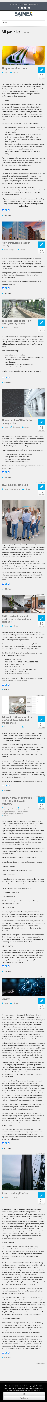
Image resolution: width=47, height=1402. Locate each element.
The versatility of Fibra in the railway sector (17, 421)
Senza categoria (9, 250)
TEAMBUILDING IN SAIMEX (15, 485)
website (4, 680)
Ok (24, 1394)
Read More (40, 221)
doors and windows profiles (17, 810)
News (6, 72)
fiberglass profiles (15, 812)
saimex (27, 32)
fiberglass (16, 427)
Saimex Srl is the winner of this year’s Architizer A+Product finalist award (18, 720)
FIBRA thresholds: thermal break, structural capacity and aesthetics (17, 619)
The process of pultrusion (15, 68)
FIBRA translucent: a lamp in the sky (16, 244)
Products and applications (15, 1193)
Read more (24, 1398)
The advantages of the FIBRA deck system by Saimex (16, 322)
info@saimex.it (33, 4)
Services (6, 999)
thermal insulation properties (15, 813)
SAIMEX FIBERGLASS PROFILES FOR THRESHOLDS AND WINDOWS (17, 801)
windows (20, 814)
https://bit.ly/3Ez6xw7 (35, 781)
